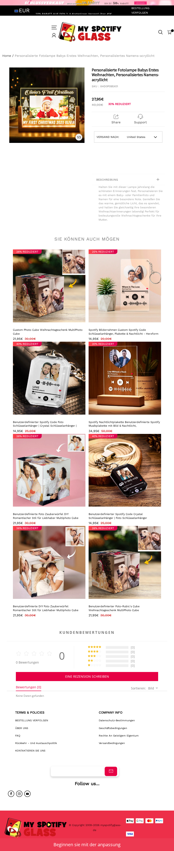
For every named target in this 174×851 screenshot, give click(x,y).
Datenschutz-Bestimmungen (117, 720)
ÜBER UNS (21, 728)
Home (6, 55)
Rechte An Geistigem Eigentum (119, 735)
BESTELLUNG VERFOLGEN (140, 10)
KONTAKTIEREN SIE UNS (30, 750)
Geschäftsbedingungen (113, 728)
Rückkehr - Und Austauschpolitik (36, 743)
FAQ (17, 735)
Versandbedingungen (112, 743)
